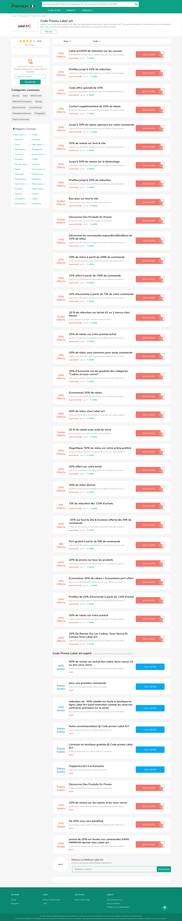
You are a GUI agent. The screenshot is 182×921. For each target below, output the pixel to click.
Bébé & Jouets (36, 96)
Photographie (40, 113)
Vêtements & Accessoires (22, 101)
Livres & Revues (35, 107)
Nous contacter (113, 903)
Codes (13, 899)
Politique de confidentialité (118, 907)
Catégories (86, 10)
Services (16, 96)
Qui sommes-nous (114, 899)
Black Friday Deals (82, 899)
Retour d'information (51, 899)
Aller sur (48, 31)
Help (45, 903)
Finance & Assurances (21, 119)
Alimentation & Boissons (22, 113)
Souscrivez (163, 869)
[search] (136, 4)
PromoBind (37, 918)
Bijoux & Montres (19, 107)
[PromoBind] (23, 6)
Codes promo (54, 10)
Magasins (70, 10)
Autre (25, 96)
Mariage (38, 101)
